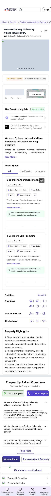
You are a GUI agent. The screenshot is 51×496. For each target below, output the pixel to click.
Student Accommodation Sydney (33, 22)
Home (4, 22)
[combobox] (28, 9)
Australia (13, 22)
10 (33, 68)
